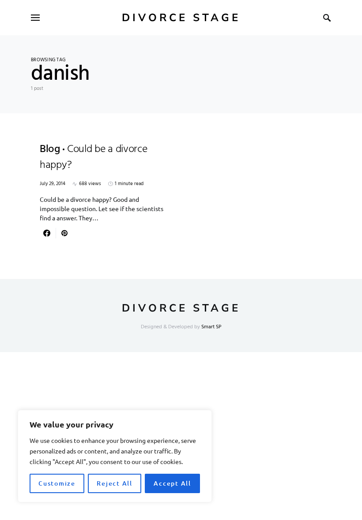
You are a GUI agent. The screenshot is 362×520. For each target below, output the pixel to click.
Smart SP (211, 327)
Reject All (114, 483)
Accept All (172, 483)
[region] (115, 456)
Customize (56, 483)
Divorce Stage (181, 18)
